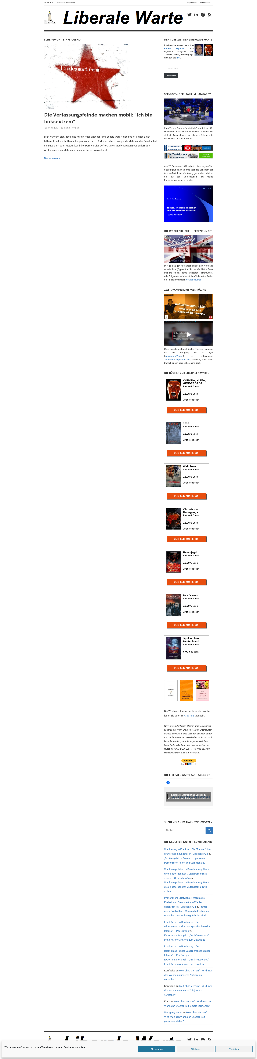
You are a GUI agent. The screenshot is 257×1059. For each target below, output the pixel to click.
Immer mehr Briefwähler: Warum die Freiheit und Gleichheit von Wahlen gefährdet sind (187, 911)
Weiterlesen (51, 158)
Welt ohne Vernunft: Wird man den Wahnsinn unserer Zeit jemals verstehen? (188, 975)
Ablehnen (195, 1049)
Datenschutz (205, 2)
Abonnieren (171, 75)
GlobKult (189, 715)
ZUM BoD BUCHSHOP (186, 410)
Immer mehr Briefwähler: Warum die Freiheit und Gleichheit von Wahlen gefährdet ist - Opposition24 (184, 902)
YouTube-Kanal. (193, 279)
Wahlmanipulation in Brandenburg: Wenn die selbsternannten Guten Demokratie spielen (186, 887)
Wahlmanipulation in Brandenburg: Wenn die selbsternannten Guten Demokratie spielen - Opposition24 (186, 874)
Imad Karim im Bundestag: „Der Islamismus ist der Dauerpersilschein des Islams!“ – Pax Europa (187, 926)
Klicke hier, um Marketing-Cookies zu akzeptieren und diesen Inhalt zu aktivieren (188, 796)
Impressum (191, 2)
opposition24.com (174, 356)
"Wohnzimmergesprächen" (177, 359)
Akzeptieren (157, 1049)
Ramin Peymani (71, 127)
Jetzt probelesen (191, 399)
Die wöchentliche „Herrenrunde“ (188, 231)
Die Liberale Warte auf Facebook (187, 775)
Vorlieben (234, 1049)
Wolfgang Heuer (173, 1012)
